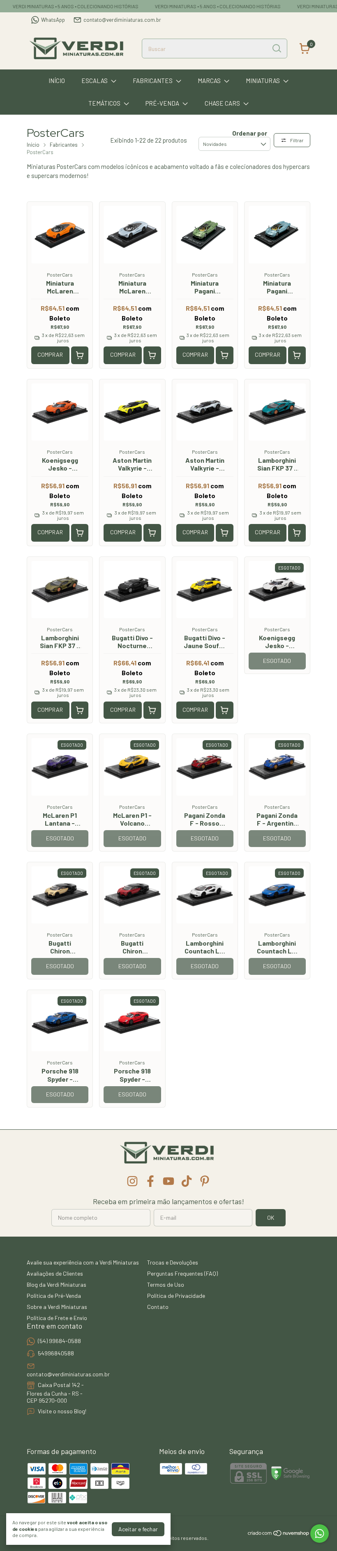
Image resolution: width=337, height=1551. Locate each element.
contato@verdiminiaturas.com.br (122, 19)
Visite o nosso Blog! (62, 1411)
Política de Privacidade (176, 1295)
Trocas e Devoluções (172, 1262)
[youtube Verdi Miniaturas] (168, 1181)
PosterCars (60, 274)
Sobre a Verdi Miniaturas (57, 1306)
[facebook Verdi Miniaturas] (150, 1181)
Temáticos (104, 103)
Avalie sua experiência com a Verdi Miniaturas (83, 1262)
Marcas (209, 80)
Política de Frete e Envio (57, 1317)
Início (56, 80)
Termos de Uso (165, 1284)
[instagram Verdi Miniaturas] (132, 1181)
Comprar (50, 354)
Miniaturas (263, 80)
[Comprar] (80, 355)
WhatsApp (53, 19)
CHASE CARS (222, 103)
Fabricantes (153, 80)
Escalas (94, 80)
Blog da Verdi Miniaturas (56, 1284)
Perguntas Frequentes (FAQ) (182, 1273)
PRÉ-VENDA (162, 103)
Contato (157, 1306)
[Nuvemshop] (278, 1534)
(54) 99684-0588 (59, 1340)
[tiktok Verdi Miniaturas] (187, 1181)
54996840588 (56, 1353)
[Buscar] (276, 48)
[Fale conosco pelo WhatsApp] (319, 1533)
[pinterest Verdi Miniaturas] (205, 1181)
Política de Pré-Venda (54, 1295)
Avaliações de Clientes (55, 1273)
